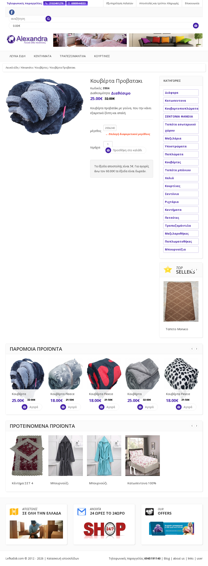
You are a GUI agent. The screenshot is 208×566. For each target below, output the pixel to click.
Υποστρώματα (176, 146)
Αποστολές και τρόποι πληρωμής (159, 3)
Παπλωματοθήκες (178, 241)
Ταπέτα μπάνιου (178, 170)
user (200, 558)
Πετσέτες (172, 218)
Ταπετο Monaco (177, 329)
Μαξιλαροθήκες (177, 233)
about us (179, 558)
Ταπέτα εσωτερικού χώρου (180, 127)
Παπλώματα (174, 154)
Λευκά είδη (13, 67)
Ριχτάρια (172, 202)
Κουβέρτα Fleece (62, 394)
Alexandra (27, 67)
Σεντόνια (172, 194)
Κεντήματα (173, 210)
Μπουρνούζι (59, 483)
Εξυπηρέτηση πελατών (119, 3)
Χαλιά (169, 178)
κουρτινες (102, 56)
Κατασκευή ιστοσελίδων (63, 558)
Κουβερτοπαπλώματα (181, 108)
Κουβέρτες (42, 67)
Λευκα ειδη (17, 56)
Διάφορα (171, 93)
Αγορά (33, 407)
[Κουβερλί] (90, 40)
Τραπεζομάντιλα (178, 225)
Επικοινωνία (192, 3)
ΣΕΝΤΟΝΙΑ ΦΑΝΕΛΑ (179, 116)
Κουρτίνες (172, 186)
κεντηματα (42, 56)
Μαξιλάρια (173, 138)
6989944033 (78, 3)
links (191, 558)
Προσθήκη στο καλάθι (127, 150)
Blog (167, 558)
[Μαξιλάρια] (166, 40)
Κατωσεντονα (175, 100)
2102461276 (56, 3)
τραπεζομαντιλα (73, 56)
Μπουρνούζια (175, 249)
